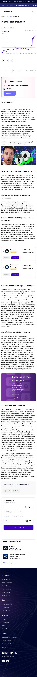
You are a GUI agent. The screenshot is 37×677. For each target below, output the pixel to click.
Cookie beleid (6, 644)
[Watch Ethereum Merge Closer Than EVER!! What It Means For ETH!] (18, 156)
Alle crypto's (6, 610)
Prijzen (9, 16)
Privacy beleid (6, 640)
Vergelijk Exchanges (19, 398)
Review (6, 258)
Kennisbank (5, 629)
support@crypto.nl (8, 656)
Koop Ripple (6, 586)
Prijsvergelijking (7, 604)
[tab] (7, 71)
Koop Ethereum (7, 582)
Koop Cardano (6, 589)
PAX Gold (20, 1)
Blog (3, 625)
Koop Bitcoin (6, 579)
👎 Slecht (15, 491)
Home (3, 16)
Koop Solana (6, 595)
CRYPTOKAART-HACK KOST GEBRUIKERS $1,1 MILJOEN (22, 5)
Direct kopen (17, 527)
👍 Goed (7, 491)
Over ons (5, 647)
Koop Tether (6, 592)
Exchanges (5, 607)
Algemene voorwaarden (9, 637)
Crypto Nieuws (7, 5)
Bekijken (15, 258)
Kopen (8, 93)
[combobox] (29, 521)
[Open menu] (33, 11)
